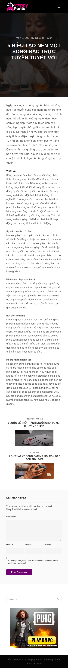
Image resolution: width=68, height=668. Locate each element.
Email (28, 545)
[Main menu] (59, 7)
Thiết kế (11, 171)
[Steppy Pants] (17, 6)
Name (9, 545)
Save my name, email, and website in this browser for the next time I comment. (33, 561)
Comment (11, 517)
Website (47, 545)
